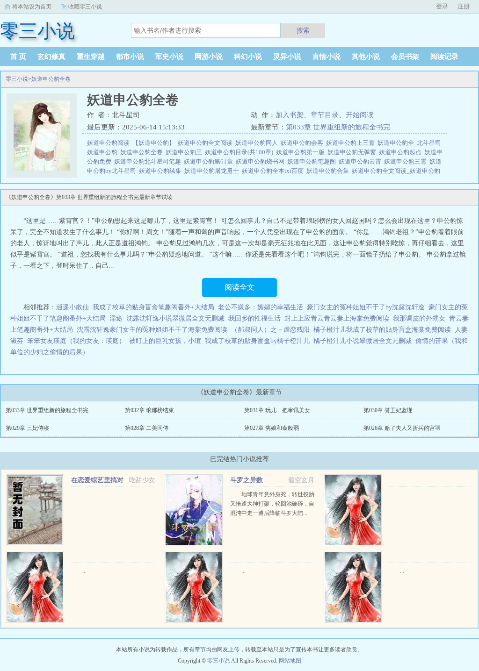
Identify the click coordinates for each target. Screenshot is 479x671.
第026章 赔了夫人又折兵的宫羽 (402, 428)
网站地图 (290, 660)
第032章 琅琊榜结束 (149, 410)
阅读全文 (239, 287)
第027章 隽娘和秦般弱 (271, 428)
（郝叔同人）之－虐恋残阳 (270, 329)
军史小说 (169, 56)
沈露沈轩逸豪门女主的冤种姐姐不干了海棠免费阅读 (152, 329)
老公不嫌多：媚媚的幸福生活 (260, 307)
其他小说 (366, 56)
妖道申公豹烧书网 (261, 161)
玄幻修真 (51, 56)
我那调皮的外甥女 (419, 318)
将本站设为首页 (31, 6)
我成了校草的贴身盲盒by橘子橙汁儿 (257, 340)
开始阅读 (360, 115)
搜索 (303, 30)
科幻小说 (248, 56)
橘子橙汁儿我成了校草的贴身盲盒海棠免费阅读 (382, 329)
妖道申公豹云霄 (361, 161)
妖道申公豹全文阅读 (206, 142)
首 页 (18, 56)
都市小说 (130, 56)
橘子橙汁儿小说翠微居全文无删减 (362, 340)
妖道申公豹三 (185, 152)
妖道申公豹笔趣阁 (313, 161)
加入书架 (290, 115)
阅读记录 (444, 56)
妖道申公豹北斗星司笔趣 (149, 161)
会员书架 (405, 56)
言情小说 (326, 56)
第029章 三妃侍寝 (27, 428)
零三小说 (17, 79)
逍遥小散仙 (72, 307)
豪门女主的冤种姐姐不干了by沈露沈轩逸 (366, 307)
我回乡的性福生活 (254, 318)
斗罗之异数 (246, 480)
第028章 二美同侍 (146, 428)
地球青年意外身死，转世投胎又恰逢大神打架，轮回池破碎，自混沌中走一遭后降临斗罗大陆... (272, 503)
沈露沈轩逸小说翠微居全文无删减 (175, 318)
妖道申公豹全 (397, 142)
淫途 (116, 318)
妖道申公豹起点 (401, 152)
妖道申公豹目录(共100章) (240, 152)
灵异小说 (287, 56)
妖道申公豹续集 (161, 170)
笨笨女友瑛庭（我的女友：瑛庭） (76, 340)
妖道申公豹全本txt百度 (274, 170)
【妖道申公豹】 (155, 142)
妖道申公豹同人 (258, 142)
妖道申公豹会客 (303, 142)
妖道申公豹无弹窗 (353, 152)
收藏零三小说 (85, 6)
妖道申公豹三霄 (406, 161)
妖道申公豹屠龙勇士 (213, 170)
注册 (463, 6)
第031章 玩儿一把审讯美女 (277, 410)
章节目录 (325, 115)
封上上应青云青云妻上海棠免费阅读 (336, 318)
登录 (442, 6)
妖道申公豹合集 (329, 170)
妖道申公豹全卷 (51, 79)
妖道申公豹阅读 (109, 142)
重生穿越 (91, 56)
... (84, 494)
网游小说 (209, 56)
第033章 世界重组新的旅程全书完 (338, 127)
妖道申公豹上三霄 (351, 142)
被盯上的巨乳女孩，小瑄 (165, 340)
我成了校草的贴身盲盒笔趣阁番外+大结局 (153, 307)
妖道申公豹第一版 (301, 152)
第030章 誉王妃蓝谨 (388, 410)
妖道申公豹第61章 (210, 161)
